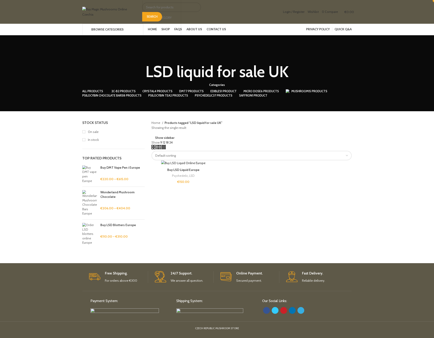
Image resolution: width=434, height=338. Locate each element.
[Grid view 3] (158, 148)
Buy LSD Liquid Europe (183, 170)
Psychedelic (180, 175)
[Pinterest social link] (283, 310)
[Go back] (217, 54)
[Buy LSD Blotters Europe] (89, 234)
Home (156, 123)
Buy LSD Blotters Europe (118, 225)
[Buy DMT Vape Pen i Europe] (89, 174)
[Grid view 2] (153, 148)
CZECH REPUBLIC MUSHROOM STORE (217, 328)
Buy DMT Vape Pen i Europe (120, 167)
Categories (217, 84)
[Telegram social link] (300, 310)
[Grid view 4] (163, 148)
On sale (93, 132)
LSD (192, 175)
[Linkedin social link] (292, 310)
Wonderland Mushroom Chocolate (117, 194)
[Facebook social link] (266, 310)
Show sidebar (165, 137)
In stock (93, 140)
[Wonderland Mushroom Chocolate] (89, 203)
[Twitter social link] (275, 310)
